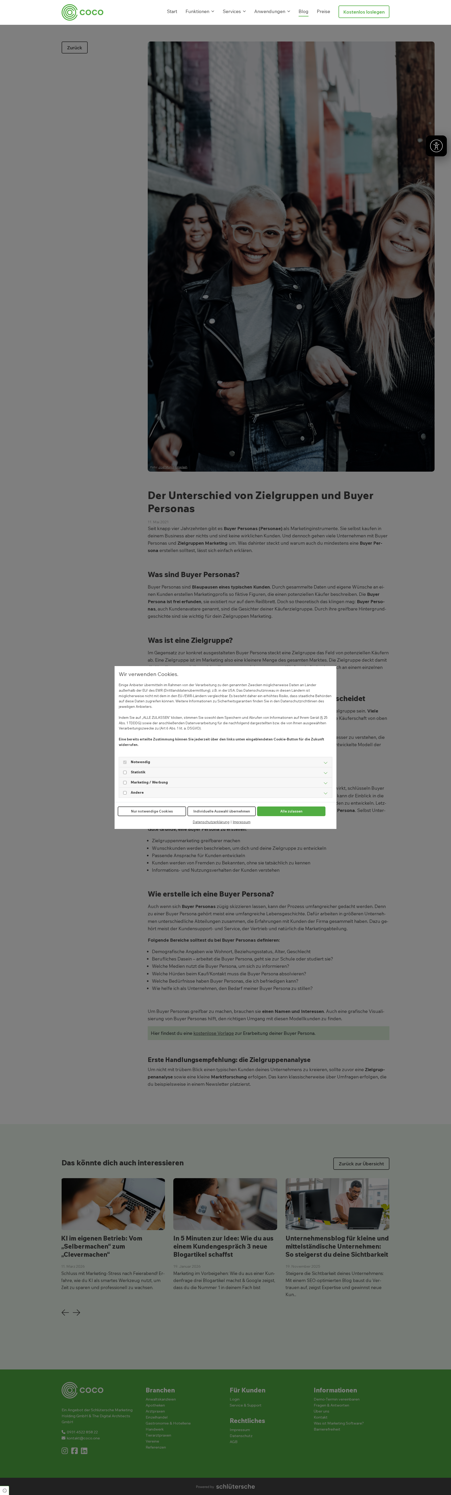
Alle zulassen (291, 811)
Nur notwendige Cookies (152, 811)
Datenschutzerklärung (211, 822)
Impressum (242, 822)
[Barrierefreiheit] (436, 145)
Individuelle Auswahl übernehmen (221, 811)
